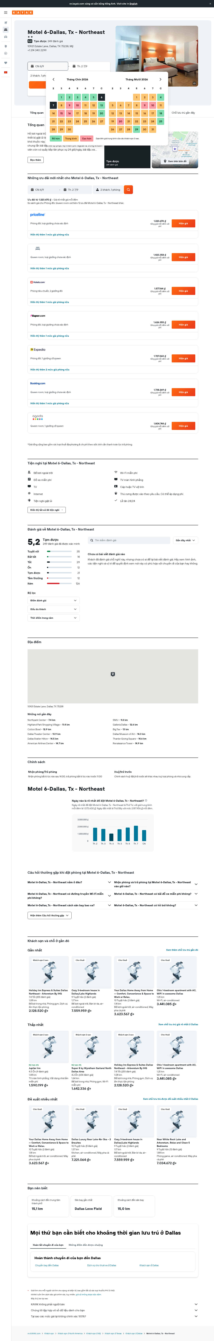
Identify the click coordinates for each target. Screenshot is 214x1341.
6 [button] (101, 97)
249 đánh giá (55, 41)
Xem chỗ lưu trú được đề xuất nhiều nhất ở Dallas (170, 1098)
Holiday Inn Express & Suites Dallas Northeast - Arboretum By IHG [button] (48, 992)
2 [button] (69, 97)
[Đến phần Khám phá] (5, 46)
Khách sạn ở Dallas (149, 1265)
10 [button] (77, 105)
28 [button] (53, 129)
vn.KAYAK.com (34, 1333)
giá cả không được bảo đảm (88, 1294)
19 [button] (93, 113)
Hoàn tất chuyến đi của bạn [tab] (48, 1244)
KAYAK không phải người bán (48, 1304)
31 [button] (152, 129)
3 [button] (77, 97)
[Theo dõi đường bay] (5, 53)
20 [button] (101, 113)
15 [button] (61, 113)
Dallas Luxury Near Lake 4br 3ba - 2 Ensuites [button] (91, 1141)
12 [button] (93, 105)
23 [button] (69, 121)
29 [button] (61, 129)
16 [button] (69, 113)
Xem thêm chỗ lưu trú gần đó (182, 949)
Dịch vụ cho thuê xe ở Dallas (101, 1265)
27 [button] (101, 121)
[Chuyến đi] (5, 62)
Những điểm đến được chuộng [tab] (86, 1244)
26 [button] (93, 121)
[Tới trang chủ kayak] (22, 13)
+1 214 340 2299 (37, 50)
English (133, 3)
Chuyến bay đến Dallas (47, 1265)
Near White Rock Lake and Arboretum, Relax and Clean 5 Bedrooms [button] (173, 1143)
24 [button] (77, 121)
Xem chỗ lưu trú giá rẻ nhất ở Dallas (178, 1024)
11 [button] (85, 105)
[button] (210, 3)
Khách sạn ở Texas (113, 1333)
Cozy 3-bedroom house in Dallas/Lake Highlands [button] (86, 992)
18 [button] (85, 113)
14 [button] (53, 113)
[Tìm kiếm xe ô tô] (5, 36)
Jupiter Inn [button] (34, 1068)
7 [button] (53, 105)
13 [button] (101, 105)
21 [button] (53, 121)
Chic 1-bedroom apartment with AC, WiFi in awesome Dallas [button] (176, 992)
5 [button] (93, 97)
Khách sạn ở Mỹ (93, 1333)
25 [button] (85, 121)
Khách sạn (49, 1333)
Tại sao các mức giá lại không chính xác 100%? (58, 1316)
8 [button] (61, 105)
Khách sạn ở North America (70, 1333)
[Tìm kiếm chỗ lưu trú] (5, 29)
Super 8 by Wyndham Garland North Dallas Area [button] (91, 1070)
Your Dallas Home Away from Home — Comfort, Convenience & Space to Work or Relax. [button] (134, 993)
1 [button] (61, 97)
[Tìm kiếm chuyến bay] (5, 22)
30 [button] (69, 129)
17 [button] (77, 113)
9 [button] (69, 105)
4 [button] (85, 97)
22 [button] (61, 121)
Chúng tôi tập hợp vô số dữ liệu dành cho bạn (58, 1310)
